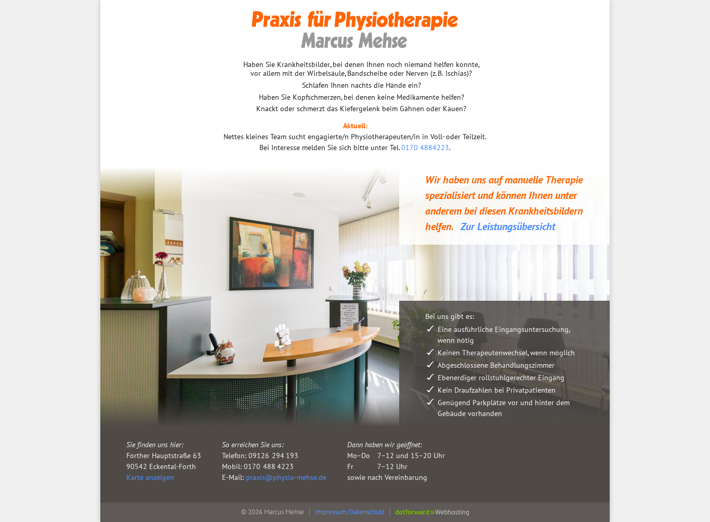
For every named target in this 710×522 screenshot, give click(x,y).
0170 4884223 (425, 147)
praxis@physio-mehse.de (286, 477)
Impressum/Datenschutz (350, 511)
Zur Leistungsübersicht (508, 226)
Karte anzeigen (150, 477)
